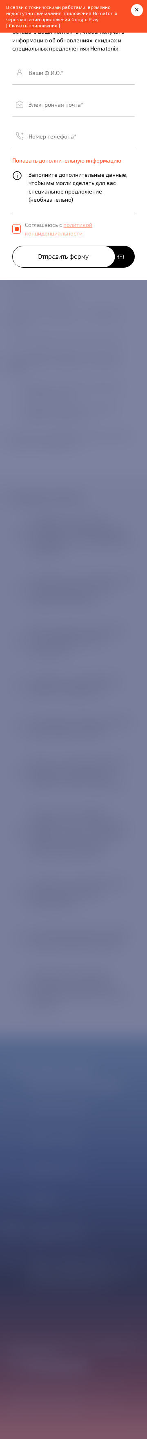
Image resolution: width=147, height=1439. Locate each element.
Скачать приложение (33, 25)
